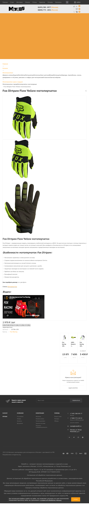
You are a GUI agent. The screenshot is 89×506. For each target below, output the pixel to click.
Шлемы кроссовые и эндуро (59, 15)
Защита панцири (26, 14)
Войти (78, 2)
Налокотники (25, 25)
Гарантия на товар (40, 423)
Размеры (56, 418)
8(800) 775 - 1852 (48, 10)
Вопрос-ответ (57, 416)
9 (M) (7, 325)
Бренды (5, 416)
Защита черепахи (24, 17)
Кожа (51, 75)
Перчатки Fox (12, 286)
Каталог (5, 413)
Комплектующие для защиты (26, 34)
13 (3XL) (27, 325)
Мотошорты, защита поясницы (28, 28)
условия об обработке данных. (51, 500)
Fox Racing (13, 332)
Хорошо (76, 499)
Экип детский (45, 75)
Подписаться (76, 400)
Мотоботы (21, 75)
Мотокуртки (57, 75)
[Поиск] (67, 2)
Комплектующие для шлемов (58, 19)
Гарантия (42, 2)
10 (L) (12, 325)
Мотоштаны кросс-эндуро (13, 22)
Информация (40, 413)
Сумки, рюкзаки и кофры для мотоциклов (28, 77)
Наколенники (25, 22)
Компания (20, 413)
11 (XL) (16, 325)
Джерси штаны (8, 75)
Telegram (74, 437)
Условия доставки (40, 421)
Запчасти (53, 77)
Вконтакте (69, 437)
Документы (20, 423)
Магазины (38, 416)
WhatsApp (83, 437)
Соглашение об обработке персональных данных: (44, 475)
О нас (12, 2)
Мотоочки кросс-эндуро (71, 16)
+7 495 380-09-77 (76, 413)
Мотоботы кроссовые (40, 15)
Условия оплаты (40, 418)
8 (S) (4, 325)
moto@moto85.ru (75, 426)
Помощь (57, 413)
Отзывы (50, 2)
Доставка (20, 2)
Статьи (35, 2)
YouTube (78, 437)
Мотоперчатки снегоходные (27, 84)
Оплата (27, 2)
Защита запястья (26, 31)
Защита (15, 75)
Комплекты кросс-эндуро (13, 16)
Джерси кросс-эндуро (14, 28)
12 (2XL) (21, 325)
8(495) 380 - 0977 (48, 7)
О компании (20, 416)
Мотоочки (36, 75)
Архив (58, 77)
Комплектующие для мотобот (42, 23)
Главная (5, 2)
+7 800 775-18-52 (76, 418)
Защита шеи (25, 20)
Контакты (58, 2)
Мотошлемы (29, 75)
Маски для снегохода (71, 30)
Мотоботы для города (41, 19)
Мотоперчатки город (10, 84)
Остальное (46, 77)
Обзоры (56, 421)
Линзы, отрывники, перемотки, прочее (71, 23)
